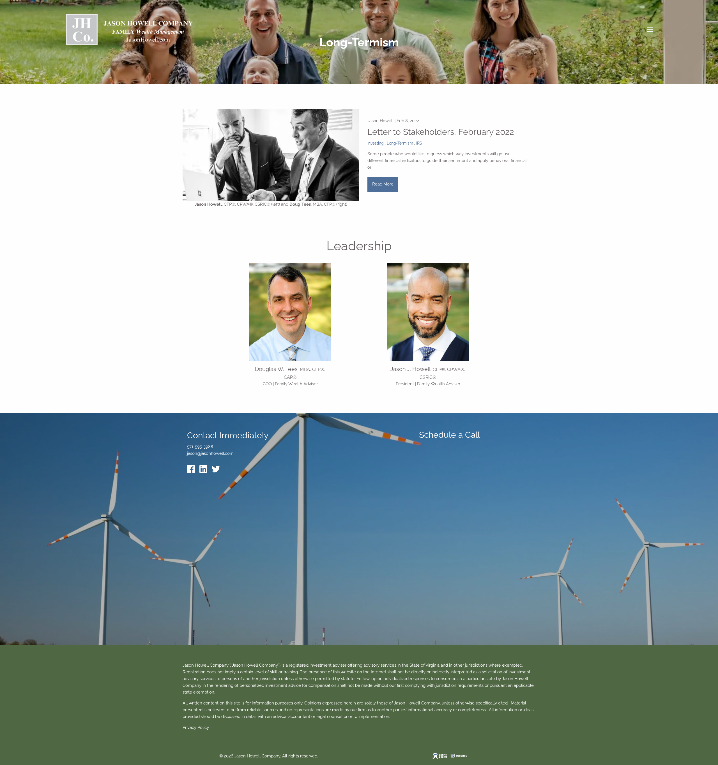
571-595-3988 (428, 390)
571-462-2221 (290, 390)
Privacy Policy (196, 727)
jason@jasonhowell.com (210, 453)
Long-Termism (400, 143)
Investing (375, 143)
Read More (382, 184)
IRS (419, 143)
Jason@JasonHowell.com (428, 396)
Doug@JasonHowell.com (290, 396)
